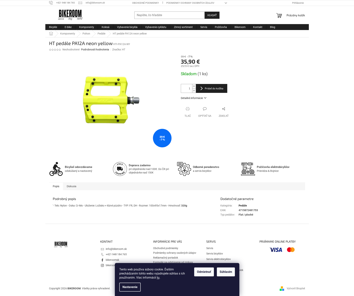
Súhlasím (226, 272)
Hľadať (212, 15)
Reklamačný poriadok (165, 257)
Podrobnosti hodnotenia (95, 49)
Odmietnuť (204, 272)
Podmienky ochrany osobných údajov (190, 2)
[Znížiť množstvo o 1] (194, 90)
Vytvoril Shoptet (296, 288)
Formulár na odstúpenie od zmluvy (173, 262)
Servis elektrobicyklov (218, 259)
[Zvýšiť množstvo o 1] (194, 86)
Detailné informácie (192, 98)
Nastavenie (130, 287)
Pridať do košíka (214, 88)
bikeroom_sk (113, 265)
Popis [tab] (56, 186)
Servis (209, 248)
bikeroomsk (112, 259)
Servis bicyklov (214, 253)
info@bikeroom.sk (116, 248)
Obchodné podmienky (145, 2)
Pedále (243, 205)
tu (158, 277)
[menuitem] (53, 27)
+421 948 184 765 (116, 254)
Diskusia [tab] (71, 186)
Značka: (118, 49)
